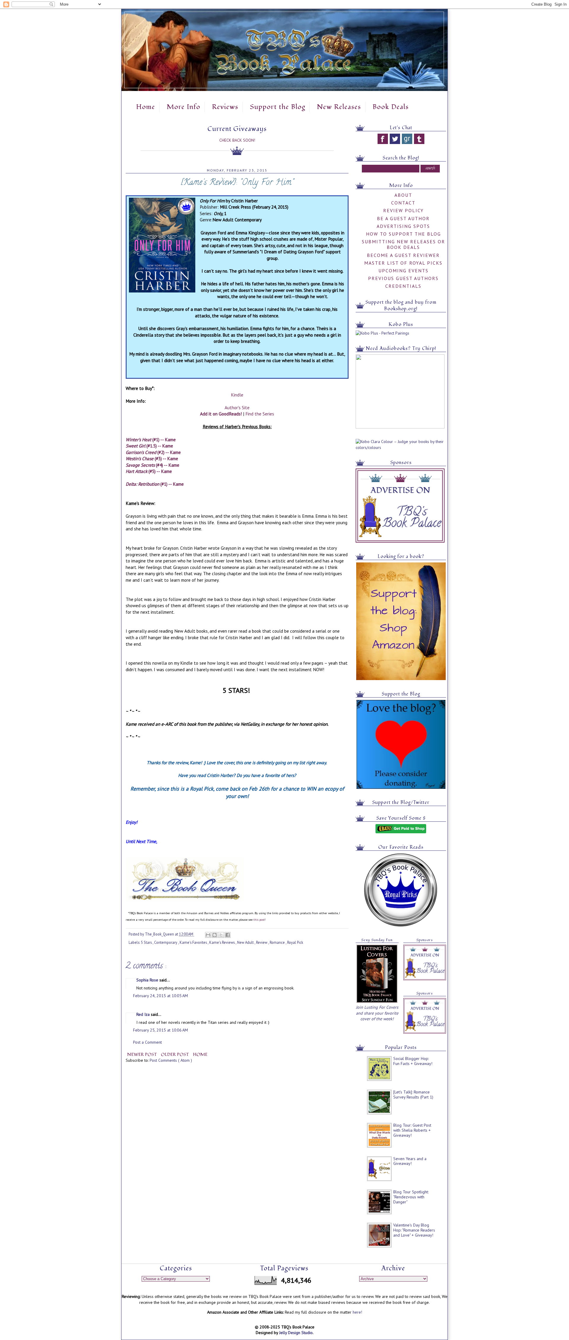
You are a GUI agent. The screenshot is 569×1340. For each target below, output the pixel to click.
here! (357, 1312)
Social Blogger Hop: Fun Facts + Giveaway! (412, 1061)
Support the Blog (277, 107)
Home (145, 107)
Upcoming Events (403, 271)
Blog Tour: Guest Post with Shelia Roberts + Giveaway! (412, 1130)
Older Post (175, 1054)
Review (262, 942)
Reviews (225, 107)
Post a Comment (147, 1042)
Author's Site (237, 407)
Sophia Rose (147, 980)
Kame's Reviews (222, 942)
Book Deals (391, 107)
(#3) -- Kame (152, 458)
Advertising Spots (403, 226)
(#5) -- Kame (149, 471)
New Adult (246, 942)
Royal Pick (295, 942)
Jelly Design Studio (296, 1332)
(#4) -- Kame (152, 465)
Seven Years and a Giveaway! (409, 1161)
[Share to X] (221, 935)
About (403, 195)
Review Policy (403, 210)
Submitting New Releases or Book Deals (403, 244)
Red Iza (143, 1014)
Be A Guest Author (403, 218)
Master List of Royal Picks (403, 263)
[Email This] (208, 935)
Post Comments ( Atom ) (171, 1060)
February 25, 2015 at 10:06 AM (160, 1030)
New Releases (339, 107)
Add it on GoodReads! (221, 414)
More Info (183, 107)
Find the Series (259, 414)
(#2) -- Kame (153, 452)
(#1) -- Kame (151, 439)
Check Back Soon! (237, 140)
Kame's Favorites (194, 942)
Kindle (237, 395)
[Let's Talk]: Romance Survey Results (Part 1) (413, 1094)
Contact (403, 203)
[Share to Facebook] (228, 935)
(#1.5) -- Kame (149, 446)
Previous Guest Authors (403, 278)
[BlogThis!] (215, 935)
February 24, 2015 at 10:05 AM (160, 995)
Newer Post (142, 1054)
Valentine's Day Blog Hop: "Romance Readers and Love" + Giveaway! (414, 1230)
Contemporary (166, 942)
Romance (278, 942)
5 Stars (147, 942)
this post (259, 920)
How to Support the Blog (403, 234)
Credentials (403, 286)
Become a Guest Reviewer (403, 255)
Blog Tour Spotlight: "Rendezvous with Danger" (411, 1197)
